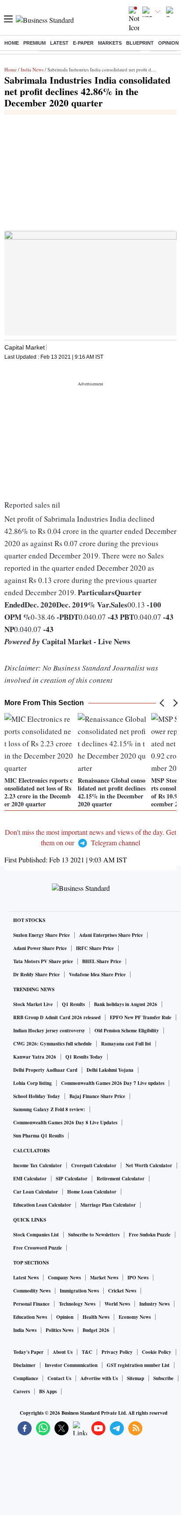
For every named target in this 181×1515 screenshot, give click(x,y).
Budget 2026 (96, 1330)
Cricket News (122, 1291)
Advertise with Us (99, 1378)
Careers (21, 1391)
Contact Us (59, 1378)
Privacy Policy (117, 1352)
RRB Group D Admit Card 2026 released (57, 1017)
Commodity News (32, 1291)
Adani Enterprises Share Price (111, 935)
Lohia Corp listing (32, 1083)
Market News (104, 1278)
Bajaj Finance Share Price (97, 1096)
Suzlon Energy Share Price (41, 935)
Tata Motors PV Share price (43, 961)
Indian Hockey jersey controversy (49, 1031)
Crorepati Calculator (93, 1165)
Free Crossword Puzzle (37, 1248)
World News (117, 1304)
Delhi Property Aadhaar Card (45, 1070)
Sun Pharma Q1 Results (38, 1136)
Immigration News (79, 1291)
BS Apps (48, 1391)
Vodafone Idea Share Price (97, 974)
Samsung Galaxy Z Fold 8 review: (49, 1109)
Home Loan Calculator (91, 1192)
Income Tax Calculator (37, 1165)
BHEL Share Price (101, 961)
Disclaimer (24, 1365)
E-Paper (83, 43)
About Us (62, 1352)
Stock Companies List (36, 1235)
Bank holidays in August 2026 (125, 1004)
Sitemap (135, 1378)
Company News (64, 1278)
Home (11, 43)
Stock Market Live (33, 1004)
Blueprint (140, 43)
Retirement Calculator (121, 1179)
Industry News (154, 1304)
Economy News (135, 1317)
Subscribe (163, 1378)
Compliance (25, 1378)
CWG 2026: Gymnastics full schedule (52, 1044)
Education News (30, 1317)
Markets (110, 43)
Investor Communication (71, 1365)
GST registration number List (138, 1365)
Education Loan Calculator (42, 1205)
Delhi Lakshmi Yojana (110, 1070)
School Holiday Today (36, 1096)
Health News (96, 1317)
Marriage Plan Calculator (108, 1205)
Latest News (26, 1278)
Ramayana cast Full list (126, 1044)
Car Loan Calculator (35, 1192)
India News (32, 69)
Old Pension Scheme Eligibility (126, 1031)
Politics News (59, 1330)
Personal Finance (31, 1304)
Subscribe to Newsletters (93, 1235)
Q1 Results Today (84, 1057)
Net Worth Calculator (149, 1165)
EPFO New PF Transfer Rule (140, 1017)
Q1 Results (73, 1004)
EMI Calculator (30, 1179)
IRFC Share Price (95, 948)
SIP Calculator (71, 1179)
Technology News (77, 1304)
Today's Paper (28, 1352)
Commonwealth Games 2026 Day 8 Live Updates (65, 1122)
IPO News (137, 1278)
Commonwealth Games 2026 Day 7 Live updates (112, 1083)
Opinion (168, 43)
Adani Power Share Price (40, 948)
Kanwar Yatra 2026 (34, 1057)
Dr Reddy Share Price (36, 974)
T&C (87, 1352)
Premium (34, 43)
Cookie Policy (156, 1352)
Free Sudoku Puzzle (149, 1235)
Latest (59, 43)
